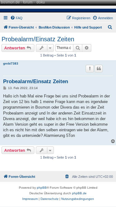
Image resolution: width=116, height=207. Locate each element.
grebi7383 (10, 63)
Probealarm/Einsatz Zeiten (38, 39)
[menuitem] (16, 18)
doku (41, 2)
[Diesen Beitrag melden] (90, 68)
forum (27, 2)
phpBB (42, 187)
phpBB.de (79, 193)
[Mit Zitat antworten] (99, 68)
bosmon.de (10, 2)
